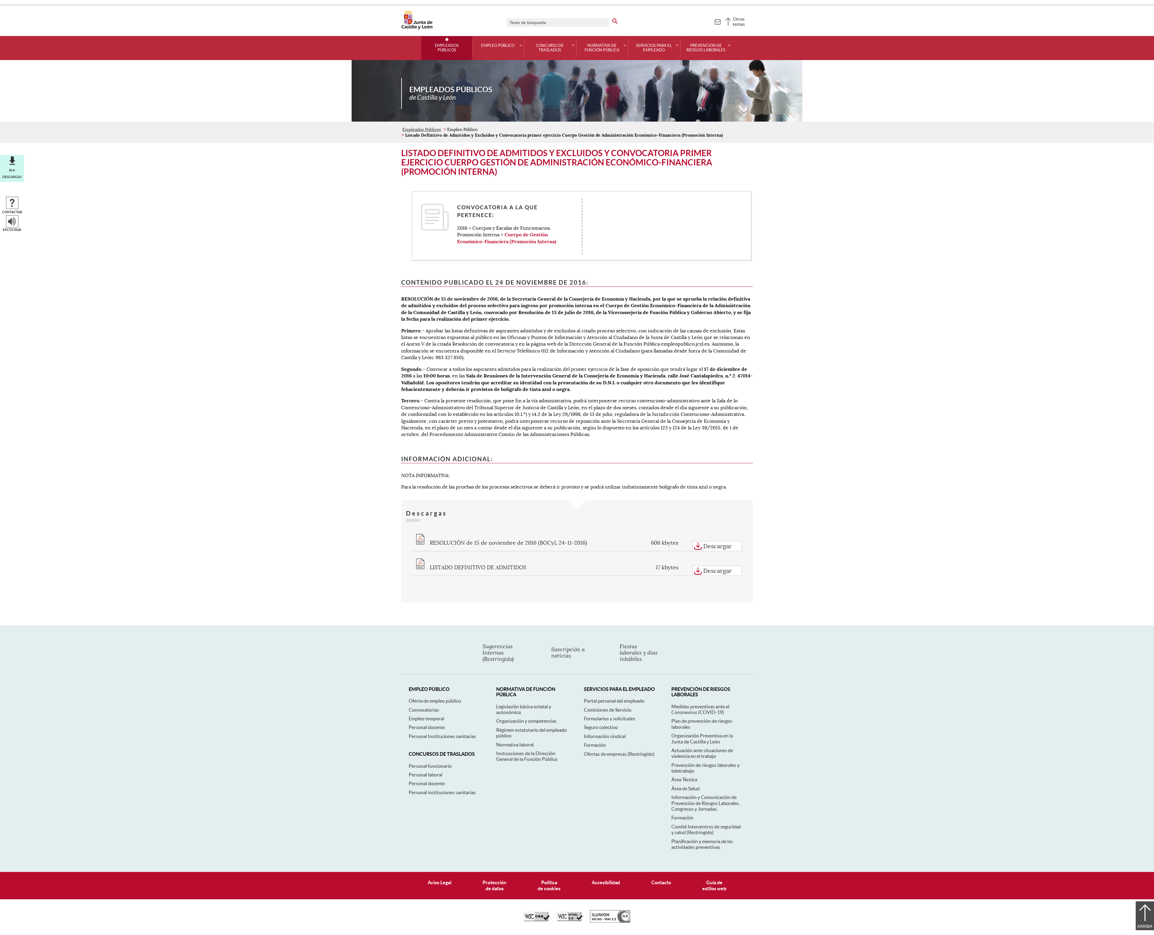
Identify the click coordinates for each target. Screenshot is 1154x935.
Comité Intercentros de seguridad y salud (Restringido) (706, 829)
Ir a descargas (12, 173)
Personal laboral (425, 774)
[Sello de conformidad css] (537, 920)
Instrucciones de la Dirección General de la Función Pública (526, 756)
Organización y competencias (526, 721)
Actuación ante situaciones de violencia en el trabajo (702, 753)
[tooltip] (717, 21)
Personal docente (427, 727)
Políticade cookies (549, 885)
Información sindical (605, 736)
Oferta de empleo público (435, 701)
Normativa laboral (515, 744)
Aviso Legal (439, 882)
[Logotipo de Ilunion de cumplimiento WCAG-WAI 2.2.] (610, 921)
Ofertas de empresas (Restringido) (619, 754)
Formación (595, 745)
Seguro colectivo (601, 727)
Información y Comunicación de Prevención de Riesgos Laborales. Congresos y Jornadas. (705, 803)
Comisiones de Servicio (607, 710)
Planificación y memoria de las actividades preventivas (702, 844)
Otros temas (739, 22)
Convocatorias (424, 710)
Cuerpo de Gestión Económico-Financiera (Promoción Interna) (506, 237)
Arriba (1144, 926)
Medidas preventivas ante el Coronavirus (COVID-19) (700, 709)
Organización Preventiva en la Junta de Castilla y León (702, 738)
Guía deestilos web (714, 885)
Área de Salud (685, 788)
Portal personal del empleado (614, 701)
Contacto (661, 882)
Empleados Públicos (447, 48)
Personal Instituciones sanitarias (442, 736)
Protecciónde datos (494, 885)
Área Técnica (684, 779)
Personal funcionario (430, 766)
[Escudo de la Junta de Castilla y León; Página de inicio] (416, 28)
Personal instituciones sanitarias (442, 792)
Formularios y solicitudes (609, 718)
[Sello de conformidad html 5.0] (570, 920)
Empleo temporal (426, 718)
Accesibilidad (606, 882)
